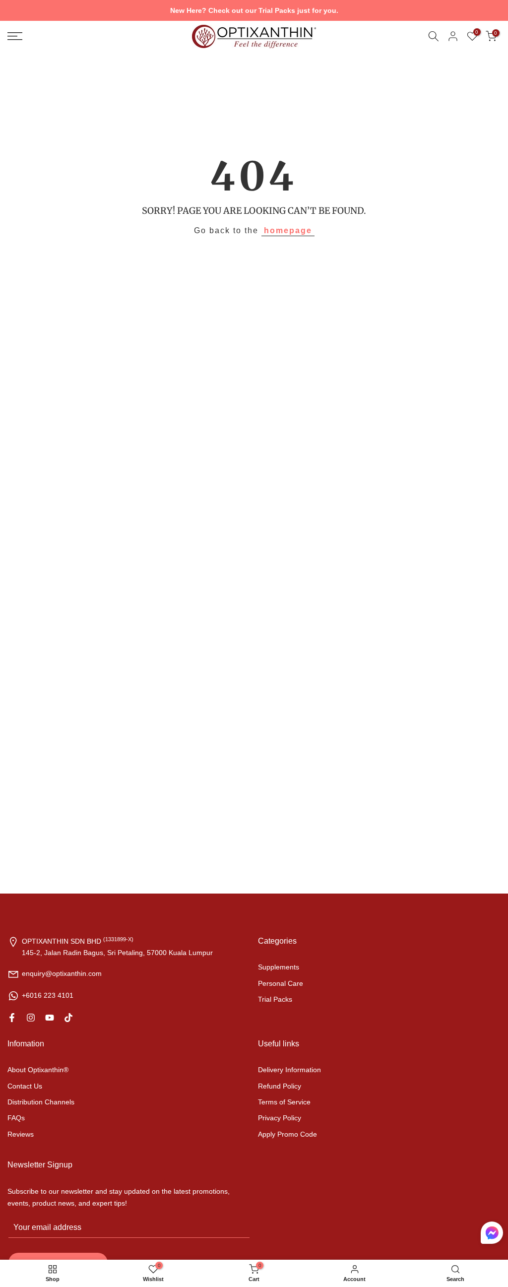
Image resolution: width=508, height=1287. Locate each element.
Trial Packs (275, 999)
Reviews (20, 1134)
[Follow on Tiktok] (68, 1018)
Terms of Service (284, 1102)
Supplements (278, 967)
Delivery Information (289, 1070)
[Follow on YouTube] (49, 1018)
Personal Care (280, 983)
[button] (492, 1235)
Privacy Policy (279, 1118)
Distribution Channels (40, 1102)
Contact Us (24, 1086)
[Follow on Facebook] (11, 1018)
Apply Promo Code (287, 1134)
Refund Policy (279, 1086)
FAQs (16, 1118)
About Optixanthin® (37, 1070)
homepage (288, 230)
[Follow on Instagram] (30, 1018)
